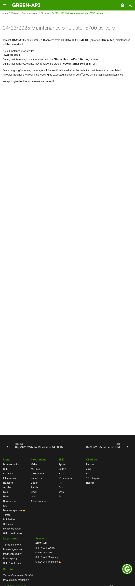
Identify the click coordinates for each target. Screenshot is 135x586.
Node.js (62, 469)
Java (61, 492)
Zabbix (34, 487)
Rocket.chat (37, 478)
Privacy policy (10, 558)
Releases (8, 482)
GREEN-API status (12, 533)
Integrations (9, 478)
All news (45, 13)
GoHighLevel (37, 473)
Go (60, 496)
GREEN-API (41, 543)
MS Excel (35, 469)
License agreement (13, 549)
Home (5, 13)
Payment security (12, 554)
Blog (5, 492)
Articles (7, 487)
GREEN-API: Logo (12, 563)
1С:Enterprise (66, 478)
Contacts (8, 524)
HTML (62, 473)
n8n (33, 496)
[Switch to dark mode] (122, 5)
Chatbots (8, 473)
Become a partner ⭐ (14, 510)
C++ (61, 487)
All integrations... (39, 501)
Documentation (11, 464)
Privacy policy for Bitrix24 (16, 580)
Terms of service (12, 544)
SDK (5, 469)
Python (62, 464)
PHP (61, 482)
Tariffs (6, 515)
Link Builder (9, 519)
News (6, 496)
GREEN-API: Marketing (46, 557)
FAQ (5, 505)
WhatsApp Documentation (24, 13)
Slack (34, 492)
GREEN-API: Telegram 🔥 (48, 561)
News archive (10, 501)
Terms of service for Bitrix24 (18, 575)
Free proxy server (12, 528)
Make (34, 464)
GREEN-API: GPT (43, 552)
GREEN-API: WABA (45, 548)
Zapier (34, 482)
